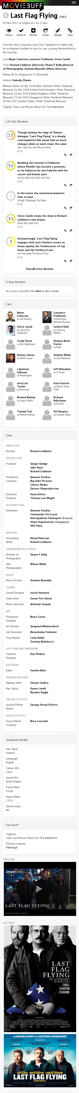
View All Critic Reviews (39, 269)
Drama (27, 80)
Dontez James (26, 355)
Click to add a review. (44, 291)
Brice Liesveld (39, 721)
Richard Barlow (26, 397)
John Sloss (36, 467)
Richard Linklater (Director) (27, 65)
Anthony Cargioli (40, 604)
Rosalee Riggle (39, 692)
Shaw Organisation (42, 522)
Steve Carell (62, 59)
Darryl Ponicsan (39, 538)
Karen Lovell (38, 688)
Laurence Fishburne (41, 59)
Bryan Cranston (18, 59)
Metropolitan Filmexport (45, 518)
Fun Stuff (12, 825)
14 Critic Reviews (17, 121)
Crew (9, 435)
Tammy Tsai (24, 411)
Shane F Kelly (38, 554)
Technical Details (17, 740)
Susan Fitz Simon (41, 598)
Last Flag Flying (34, 15)
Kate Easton (61, 383)
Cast (9, 304)
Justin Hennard (39, 592)
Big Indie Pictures (41, 481)
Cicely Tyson (24, 341)
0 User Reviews (16, 282)
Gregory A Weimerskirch (44, 626)
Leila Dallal (37, 637)
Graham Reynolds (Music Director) (45, 68)
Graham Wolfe (62, 355)
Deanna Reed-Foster (62, 342)
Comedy (17, 80)
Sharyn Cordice (39, 682)
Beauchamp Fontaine (43, 632)
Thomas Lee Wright (42, 498)
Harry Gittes (37, 494)
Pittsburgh (11, 847)
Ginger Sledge (39, 463)
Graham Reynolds (41, 580)
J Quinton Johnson (23, 370)
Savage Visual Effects (44, 704)
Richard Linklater (41, 451)
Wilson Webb (38, 564)
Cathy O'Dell (61, 326)
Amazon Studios (40, 477)
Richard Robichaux (59, 399)
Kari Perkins (37, 654)
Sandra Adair (38, 670)
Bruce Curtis (37, 616)
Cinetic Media (39, 484)
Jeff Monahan (62, 369)
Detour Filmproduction (44, 488)
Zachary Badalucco (41, 641)
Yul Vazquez (60, 411)
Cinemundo (37, 514)
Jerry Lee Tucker (22, 384)
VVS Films (36, 525)
